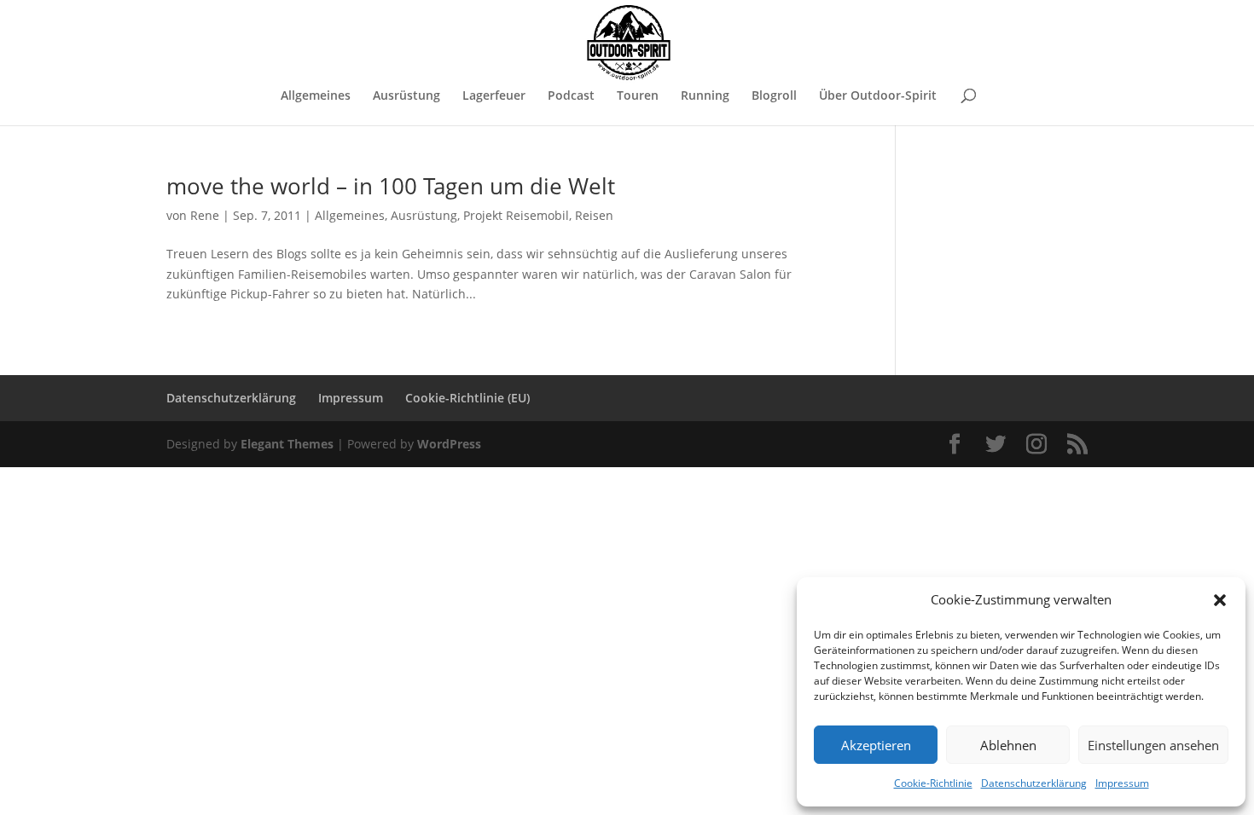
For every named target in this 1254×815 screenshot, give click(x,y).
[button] (1219, 600)
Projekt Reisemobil (516, 215)
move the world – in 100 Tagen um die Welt (390, 186)
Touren (638, 96)
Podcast (571, 96)
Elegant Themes (287, 444)
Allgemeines (316, 96)
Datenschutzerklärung (1034, 783)
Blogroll (774, 96)
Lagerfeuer (493, 96)
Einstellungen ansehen (1153, 745)
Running (705, 96)
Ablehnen (1008, 745)
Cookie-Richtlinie (933, 783)
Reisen (594, 215)
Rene (204, 215)
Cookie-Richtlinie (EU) (467, 398)
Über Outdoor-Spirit (878, 96)
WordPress (449, 444)
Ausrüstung (406, 96)
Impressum (1122, 783)
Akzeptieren (876, 745)
